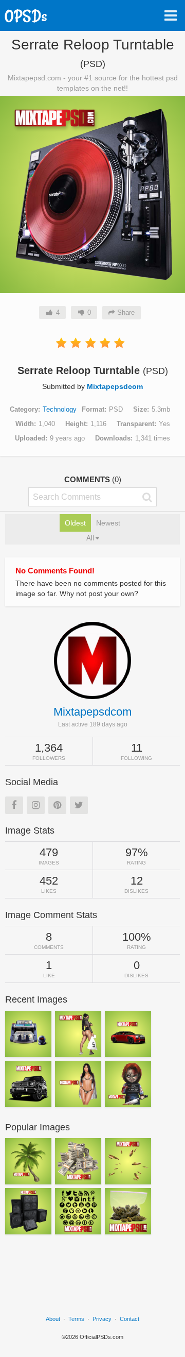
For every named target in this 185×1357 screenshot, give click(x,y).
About (53, 1319)
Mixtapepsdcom (115, 386)
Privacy (102, 1319)
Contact (129, 1319)
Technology (60, 409)
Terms (76, 1319)
